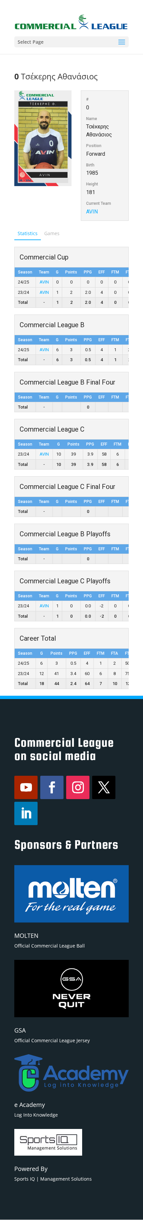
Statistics (28, 233)
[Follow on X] (103, 787)
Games (52, 233)
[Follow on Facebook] (52, 787)
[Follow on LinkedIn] (26, 813)
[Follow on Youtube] (26, 787)
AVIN (92, 211)
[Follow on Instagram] (77, 787)
